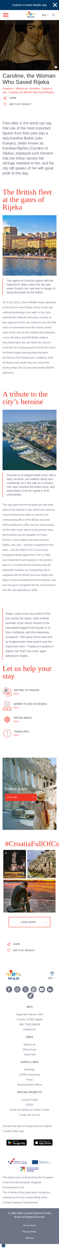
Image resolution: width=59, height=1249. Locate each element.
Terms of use (29, 1230)
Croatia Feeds (29, 1104)
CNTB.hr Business (29, 1079)
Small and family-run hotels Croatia (30, 1114)
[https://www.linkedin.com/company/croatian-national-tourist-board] (50, 994)
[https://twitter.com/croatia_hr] (25, 994)
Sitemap (29, 1243)
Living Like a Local (29, 1119)
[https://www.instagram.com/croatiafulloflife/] (17, 994)
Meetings (29, 1074)
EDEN (29, 1109)
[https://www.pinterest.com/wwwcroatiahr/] (34, 994)
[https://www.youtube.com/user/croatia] (42, 994)
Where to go (29, 1054)
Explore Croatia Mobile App (30, 5)
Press (30, 1084)
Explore (12, 802)
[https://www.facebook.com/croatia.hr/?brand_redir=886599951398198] (9, 994)
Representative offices (29, 1089)
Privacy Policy (29, 1236)
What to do (29, 1049)
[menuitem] (16, 1148)
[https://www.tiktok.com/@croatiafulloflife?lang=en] (30, 1001)
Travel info (29, 1059)
